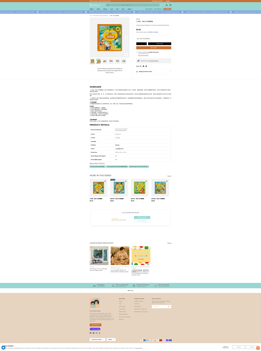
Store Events (137, 306)
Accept (239, 347)
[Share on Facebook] (143, 66)
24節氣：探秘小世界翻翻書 (114, 15)
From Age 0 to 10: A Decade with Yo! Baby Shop (98, 269)
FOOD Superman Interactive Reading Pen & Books (100, 15)
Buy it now (154, 47)
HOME (98, 9)
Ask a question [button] (142, 220)
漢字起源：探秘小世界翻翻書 (158, 198)
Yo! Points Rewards (153, 60)
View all (169, 176)
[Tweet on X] (140, 66)
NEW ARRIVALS (158, 9)
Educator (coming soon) (140, 309)
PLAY (111, 9)
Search (121, 301)
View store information (143, 55)
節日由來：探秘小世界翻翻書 (137, 198)
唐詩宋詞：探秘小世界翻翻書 (117, 198)
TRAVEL (105, 9)
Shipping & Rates (123, 314)
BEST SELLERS (148, 9)
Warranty (121, 319)
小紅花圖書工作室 (119, 148)
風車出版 (138, 19)
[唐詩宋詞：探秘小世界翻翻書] (119, 188)
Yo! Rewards (122, 309)
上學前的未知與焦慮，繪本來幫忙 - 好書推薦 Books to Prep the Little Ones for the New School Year (141, 272)
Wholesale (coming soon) (140, 311)
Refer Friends (122, 311)
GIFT (117, 9)
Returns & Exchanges (124, 316)
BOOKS (91, 9)
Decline (252, 347)
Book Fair (136, 303)
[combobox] (132, 5)
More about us (96, 324)
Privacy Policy (138, 348)
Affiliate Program (138, 301)
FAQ (120, 303)
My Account (122, 306)
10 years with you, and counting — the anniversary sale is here (53, 12)
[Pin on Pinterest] (146, 66)
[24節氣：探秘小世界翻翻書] (98, 188)
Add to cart (159, 43)
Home (91, 15)
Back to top (130, 290)
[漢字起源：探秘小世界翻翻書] (160, 188)
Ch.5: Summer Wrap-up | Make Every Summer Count (120, 270)
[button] (170, 4)
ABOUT (129, 9)
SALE (123, 9)
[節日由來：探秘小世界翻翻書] (140, 188)
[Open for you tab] (258, 348)
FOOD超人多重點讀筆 (101, 121)
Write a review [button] (142, 217)
